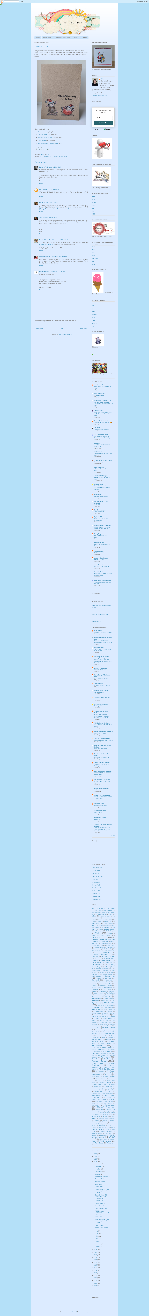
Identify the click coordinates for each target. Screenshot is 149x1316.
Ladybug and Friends (106, 1022)
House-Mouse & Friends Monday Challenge (101, 657)
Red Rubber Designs (109, 1084)
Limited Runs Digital (101, 1029)
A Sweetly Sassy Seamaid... (101, 496)
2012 (95, 1275)
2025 (95, 1156)
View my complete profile (99, 95)
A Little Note (97, 504)
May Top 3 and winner (100, 790)
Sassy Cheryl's (109, 1091)
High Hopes (101, 1005)
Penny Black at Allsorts (101, 690)
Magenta (111, 1029)
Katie (93, 320)
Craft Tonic (97, 952)
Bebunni (101, 925)
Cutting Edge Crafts (97, 876)
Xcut (101, 1145)
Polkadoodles (42, 140)
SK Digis (94, 1090)
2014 (95, 1270)
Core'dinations (106, 943)
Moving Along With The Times (103, 731)
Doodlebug (108, 978)
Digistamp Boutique (107, 974)
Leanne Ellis (95, 1028)
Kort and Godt (104, 1020)
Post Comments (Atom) (65, 334)
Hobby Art (110, 1005)
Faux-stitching (108, 987)
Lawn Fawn (106, 1026)
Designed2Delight (96, 970)
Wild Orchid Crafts (105, 1141)
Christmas (46, 156)
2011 (95, 1278)
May (96, 1236)
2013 (95, 1273)
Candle (93, 935)
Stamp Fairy (95, 1103)
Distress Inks (110, 976)
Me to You (96, 1037)
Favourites (95, 989)
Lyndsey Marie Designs (101, 558)
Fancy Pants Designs (105, 985)
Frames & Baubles (100, 1179)
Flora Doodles (102, 991)
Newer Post (39, 328)
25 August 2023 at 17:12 (49, 217)
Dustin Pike (95, 982)
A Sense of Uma (99, 542)
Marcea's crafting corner (101, 565)
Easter (94, 984)
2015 (95, 1267)
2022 (95, 1249)
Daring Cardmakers (100, 810)
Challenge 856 (98, 706)
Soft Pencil (99, 1101)
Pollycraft (108, 1073)
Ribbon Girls (97, 1086)
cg (92, 308)
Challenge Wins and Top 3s (62, 37)
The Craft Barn (96, 894)
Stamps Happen (104, 1112)
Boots (100, 929)
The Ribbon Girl (96, 899)
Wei (93, 261)
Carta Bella (105, 935)
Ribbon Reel (108, 1086)
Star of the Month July (100, 669)
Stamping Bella (110, 1109)
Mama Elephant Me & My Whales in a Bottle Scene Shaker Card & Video (103, 414)
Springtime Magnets (99, 462)
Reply (41, 183)
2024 (95, 1159)
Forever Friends (98, 993)
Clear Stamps (104, 941)
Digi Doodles (110, 972)
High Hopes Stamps (100, 817)
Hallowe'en (108, 997)
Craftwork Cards (108, 956)
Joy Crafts (112, 1013)
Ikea (105, 1009)
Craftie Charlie (96, 870)
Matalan (113, 1035)
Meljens (103, 1037)
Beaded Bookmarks (108, 923)
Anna (93, 303)
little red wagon (99, 647)
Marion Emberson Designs (102, 1035)
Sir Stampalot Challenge (101, 788)
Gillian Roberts (96, 996)
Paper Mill (95, 1053)
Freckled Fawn (110, 993)
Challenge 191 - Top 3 (100, 733)
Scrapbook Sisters (96, 1093)
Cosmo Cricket (110, 945)
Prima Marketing (101, 1079)
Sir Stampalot (96, 891)
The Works (102, 1127)
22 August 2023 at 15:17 (56, 189)
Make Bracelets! (99, 467)
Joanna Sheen (62, 156)
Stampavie (95, 1105)
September (98, 1171)
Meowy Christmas (99, 395)
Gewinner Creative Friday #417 (102, 685)
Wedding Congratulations (102, 1176)
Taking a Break (98, 812)
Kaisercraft (112, 1016)
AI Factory (98, 910)
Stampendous (110, 1105)
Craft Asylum (111, 947)
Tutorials (84, 37)
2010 (95, 1280)
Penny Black (99, 1061)
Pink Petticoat (98, 1073)
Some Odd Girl (109, 1101)
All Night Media (105, 912)
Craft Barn (97, 949)
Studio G (105, 1116)
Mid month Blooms (99, 692)
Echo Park (108, 983)
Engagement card (99, 511)
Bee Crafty (107, 925)
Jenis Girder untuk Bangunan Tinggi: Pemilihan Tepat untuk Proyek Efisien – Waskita (102, 829)
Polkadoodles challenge (46, 244)
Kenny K (94, 1020)
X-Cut (97, 1145)
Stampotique (95, 1112)
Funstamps (108, 995)
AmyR (111, 914)
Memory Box (96, 1039)
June (97, 1233)
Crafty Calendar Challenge (102, 762)
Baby (93, 921)
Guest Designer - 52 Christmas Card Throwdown (101, 1196)
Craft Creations (96, 950)
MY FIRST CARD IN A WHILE (102, 566)
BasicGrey (95, 923)
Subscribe (103, 123)
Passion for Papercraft (101, 421)
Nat (93, 208)
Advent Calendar (96, 912)
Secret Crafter (96, 1095)
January (98, 1246)
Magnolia (105, 1031)
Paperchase (101, 1055)
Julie (93, 253)
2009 (95, 1283)
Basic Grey (107, 921)
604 (95, 699)
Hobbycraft (96, 1007)
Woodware (111, 1143)
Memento (110, 1037)
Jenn (93, 317)
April (97, 1238)
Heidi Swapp (105, 1000)
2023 (95, 1161)
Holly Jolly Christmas (101, 1208)
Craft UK (106, 953)
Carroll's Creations (100, 510)
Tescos (104, 1122)
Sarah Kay (111, 1090)
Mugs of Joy (98, 1184)
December (98, 1164)
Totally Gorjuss (96, 1133)
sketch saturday (99, 803)
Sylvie (93, 214)
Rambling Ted (99, 1200)
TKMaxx (96, 1120)
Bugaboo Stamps (109, 929)
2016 (95, 1265)
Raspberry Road (96, 1084)
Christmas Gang (100, 1203)
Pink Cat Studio (100, 1071)
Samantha (95, 258)
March (97, 1241)
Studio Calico (96, 1116)
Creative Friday (98, 683)
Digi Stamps (95, 974)
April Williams (43, 189)
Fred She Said (99, 995)
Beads (93, 925)
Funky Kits (95, 879)
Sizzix (112, 1099)
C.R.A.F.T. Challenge (100, 668)
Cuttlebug (96, 964)
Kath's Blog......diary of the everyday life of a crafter (102, 401)
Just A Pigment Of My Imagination (101, 502)
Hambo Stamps (96, 998)
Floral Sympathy (100, 1225)
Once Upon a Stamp (98, 888)
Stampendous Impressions (102, 580)
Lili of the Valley (96, 885)
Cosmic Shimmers (97, 945)
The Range (102, 1125)
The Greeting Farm (101, 1123)
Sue (40, 217)
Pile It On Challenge (107, 1069)
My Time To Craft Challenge (102, 795)
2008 (95, 1285)
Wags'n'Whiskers (104, 1135)
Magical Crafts (95, 1031)
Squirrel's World (99, 517)
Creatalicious (41, 132)
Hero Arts (109, 1002)
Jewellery (104, 1013)
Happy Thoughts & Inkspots (102, 525)
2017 (95, 1262)
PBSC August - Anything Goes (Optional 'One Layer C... (102, 1190)
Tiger (107, 1129)
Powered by (98, 129)
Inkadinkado (99, 1011)
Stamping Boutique (99, 1111)
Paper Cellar (97, 1051)
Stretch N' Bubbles (108, 1114)
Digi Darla (102, 972)
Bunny (41, 202)
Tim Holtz (97, 427)
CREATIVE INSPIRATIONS (102, 738)
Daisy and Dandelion (102, 968)
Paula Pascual (96, 1059)
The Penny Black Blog (101, 434)
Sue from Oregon (44, 256)
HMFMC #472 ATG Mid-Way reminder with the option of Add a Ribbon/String (103, 661)
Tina (93, 326)
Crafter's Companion (100, 955)
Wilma (93, 264)
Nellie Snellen (106, 1043)
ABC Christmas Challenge (102, 723)
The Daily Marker (99, 572)
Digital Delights (96, 976)
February (98, 1244)
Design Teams (47, 37)
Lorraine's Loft (98, 385)
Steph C (94, 323)
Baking (99, 921)
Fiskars (94, 991)
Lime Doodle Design (100, 476)
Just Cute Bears (104, 1015)
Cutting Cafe (108, 962)
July (96, 1231)
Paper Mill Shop (105, 1053)
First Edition (107, 989)
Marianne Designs (108, 1033)
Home (38, 37)
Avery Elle (101, 919)
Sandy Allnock (98, 484)
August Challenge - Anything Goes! (103, 740)
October (98, 1169)
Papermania (105, 1057)
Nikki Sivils (96, 1047)
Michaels (109, 1039)
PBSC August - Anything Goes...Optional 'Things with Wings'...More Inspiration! (101, 716)
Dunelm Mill (108, 980)
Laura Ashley (103, 1024)
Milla (93, 205)
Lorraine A (42, 167)
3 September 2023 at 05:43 (59, 256)
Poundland (108, 1075)
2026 (95, 1154)
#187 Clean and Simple (100, 748)
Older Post (83, 328)
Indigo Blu (111, 1009)
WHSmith (94, 1135)
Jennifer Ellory (96, 1013)
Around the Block (105, 916)
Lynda (93, 255)
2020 (95, 1255)
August (97, 1174)
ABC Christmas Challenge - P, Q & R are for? (102, 1212)
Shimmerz (109, 1097)
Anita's (94, 916)
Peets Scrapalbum (99, 393)
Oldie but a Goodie (97, 1049)
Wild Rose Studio (97, 1143)
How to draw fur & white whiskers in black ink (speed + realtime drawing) (103, 487)
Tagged (105, 1120)
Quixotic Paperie (100, 1080)
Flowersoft (111, 991)
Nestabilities (98, 1045)
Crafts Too (95, 956)
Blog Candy (105, 927)
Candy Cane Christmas (102, 1206)
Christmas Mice (99, 1186)
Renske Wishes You (45, 240)
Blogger (87, 1312)
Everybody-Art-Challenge (101, 697)
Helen (102, 79)
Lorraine (94, 202)
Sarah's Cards (98, 1091)
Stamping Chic (109, 1111)
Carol (93, 247)
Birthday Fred (97, 819)
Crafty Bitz (98, 958)
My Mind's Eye (97, 1041)
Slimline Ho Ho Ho (99, 553)
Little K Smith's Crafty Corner (103, 460)
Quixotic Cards (98, 410)
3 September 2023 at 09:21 (57, 271)
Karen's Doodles (107, 1018)
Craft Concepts (107, 949)
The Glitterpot (96, 896)
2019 (95, 1257)
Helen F (94, 196)
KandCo (97, 1018)
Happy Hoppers (108, 998)
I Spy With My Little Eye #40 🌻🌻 (103, 422)
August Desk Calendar (101, 1227)
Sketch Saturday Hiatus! (100, 805)
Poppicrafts (96, 1075)
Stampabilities (108, 1103)
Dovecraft (95, 980)
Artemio (105, 918)
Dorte (93, 250)
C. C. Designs (110, 931)
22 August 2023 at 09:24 (54, 167)
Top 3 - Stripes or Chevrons (101, 678)
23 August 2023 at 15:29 (51, 202)
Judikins (95, 1015)
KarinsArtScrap (44, 271)
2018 (95, 1260)
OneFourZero (111, 1049)
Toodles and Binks (106, 1131)
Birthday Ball (98, 1217)
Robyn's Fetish (95, 1088)
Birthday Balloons (99, 559)
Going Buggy (98, 534)
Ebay (101, 983)
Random (101, 1082)
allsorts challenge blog (101, 704)
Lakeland (94, 1024)
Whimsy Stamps (103, 1139)
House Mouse (53, 156)
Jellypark (110, 1011)
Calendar (109, 933)
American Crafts (101, 914)
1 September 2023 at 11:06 (60, 240)
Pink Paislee (111, 1071)
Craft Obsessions (97, 867)
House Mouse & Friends (45, 137)
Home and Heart (109, 1007)
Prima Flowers (109, 1077)
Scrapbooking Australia (107, 1093)
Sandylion (102, 1090)
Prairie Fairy (95, 1076)
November (98, 1166)
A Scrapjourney (99, 551)
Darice (111, 968)
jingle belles (98, 630)
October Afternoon (107, 1047)
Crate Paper (105, 960)
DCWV (106, 967)
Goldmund (74, 1312)
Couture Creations (99, 947)
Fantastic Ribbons (96, 987)
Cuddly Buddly (96, 873)
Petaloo (105, 1067)
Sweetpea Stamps (103, 1118)
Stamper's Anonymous (106, 1107)
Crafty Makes (98, 452)
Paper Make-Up (107, 1051)
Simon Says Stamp (99, 1099)
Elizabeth (94, 314)
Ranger (109, 1082)
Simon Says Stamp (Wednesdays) (48, 143)
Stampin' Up (99, 1109)
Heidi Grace (95, 1000)
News (113, 1045)
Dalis (93, 311)
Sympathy (112, 1118)
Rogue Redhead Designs (107, 1088)
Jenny (93, 199)
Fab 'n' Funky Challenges (102, 779)
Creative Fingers (42, 134)
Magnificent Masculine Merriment (103, 632)
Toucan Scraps (108, 1133)
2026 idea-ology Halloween (101, 429)
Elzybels (94, 985)
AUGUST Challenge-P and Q (102, 757)
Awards (76, 37)
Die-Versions (106, 970)
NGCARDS (97, 443)
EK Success (105, 982)
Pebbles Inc (108, 1059)
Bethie (93, 306)
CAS (40, 156)
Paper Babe (97, 494)
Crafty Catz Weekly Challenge (103, 771)
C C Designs (98, 931)
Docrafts (98, 978)
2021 (95, 1252)
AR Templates (108, 910)
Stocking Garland (100, 1181)
